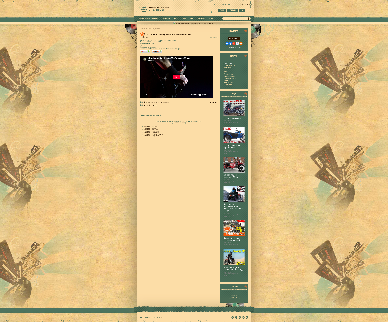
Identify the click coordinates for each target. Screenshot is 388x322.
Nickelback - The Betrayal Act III (153, 134)
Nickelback (166, 102)
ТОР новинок (228, 72)
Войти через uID (234, 38)
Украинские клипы (229, 76)
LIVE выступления (229, 65)
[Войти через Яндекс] (233, 43)
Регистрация (232, 10)
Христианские (228, 82)
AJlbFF (158, 102)
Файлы (148, 29)
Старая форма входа (234, 47)
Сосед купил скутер (232, 118)
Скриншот (145, 37)
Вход (242, 10)
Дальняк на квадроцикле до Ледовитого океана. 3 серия (233, 207)
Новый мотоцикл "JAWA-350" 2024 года (234, 268)
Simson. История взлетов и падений (232, 239)
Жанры (226, 80)
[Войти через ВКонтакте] (227, 43)
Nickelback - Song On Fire (151, 135)
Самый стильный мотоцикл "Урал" (231, 176)
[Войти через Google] (237, 43)
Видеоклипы (156, 29)
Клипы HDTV (228, 67)
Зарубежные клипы (230, 78)
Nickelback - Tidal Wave (151, 126)
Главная (222, 10)
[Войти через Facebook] (230, 43)
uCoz (162, 317)
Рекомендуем (228, 84)
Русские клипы (228, 74)
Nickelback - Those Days (151, 131)
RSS (248, 4)
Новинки (226, 70)
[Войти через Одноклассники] (240, 43)
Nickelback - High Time (151, 129)
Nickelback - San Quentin (151, 132)
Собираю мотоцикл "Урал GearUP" (232, 146)
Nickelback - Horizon (150, 128)
